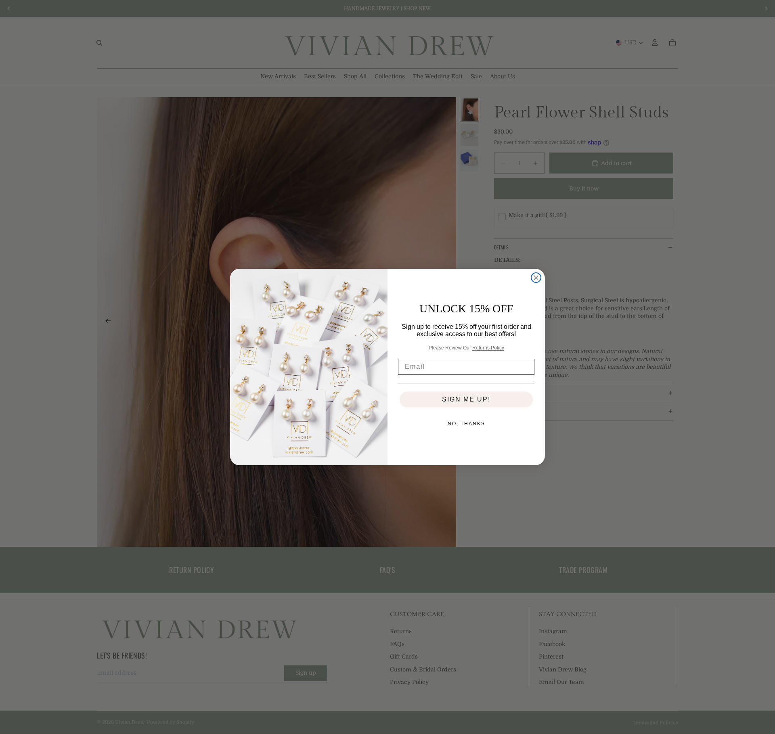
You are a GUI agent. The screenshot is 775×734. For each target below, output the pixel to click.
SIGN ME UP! (466, 399)
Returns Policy (488, 348)
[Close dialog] (536, 277)
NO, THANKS (466, 424)
